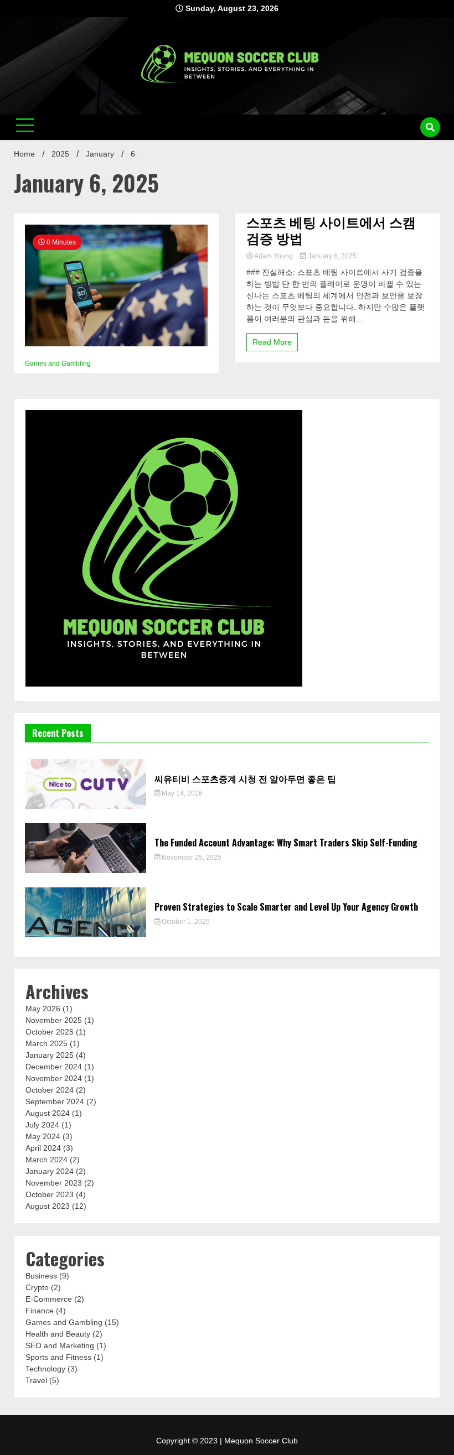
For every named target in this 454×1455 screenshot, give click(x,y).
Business (41, 1275)
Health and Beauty (57, 1333)
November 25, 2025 (190, 857)
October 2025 (49, 1031)
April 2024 (43, 1148)
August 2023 (47, 1206)
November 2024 (53, 1078)
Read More (272, 341)
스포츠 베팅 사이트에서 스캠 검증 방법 (331, 230)
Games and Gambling (58, 363)
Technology (45, 1368)
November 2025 (53, 1020)
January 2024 (49, 1171)
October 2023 (49, 1194)
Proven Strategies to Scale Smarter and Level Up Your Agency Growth (286, 906)
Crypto (37, 1287)
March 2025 (46, 1043)
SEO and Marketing (59, 1345)
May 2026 (42, 1008)
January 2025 (49, 1055)
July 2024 (42, 1124)
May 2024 (42, 1136)
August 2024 (47, 1113)
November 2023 (53, 1182)
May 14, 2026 (181, 793)
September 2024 (54, 1101)
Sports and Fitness (58, 1357)
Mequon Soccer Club (261, 1440)
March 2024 (46, 1159)
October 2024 (49, 1089)
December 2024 (53, 1066)
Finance (39, 1310)
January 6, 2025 (331, 256)
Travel (36, 1380)
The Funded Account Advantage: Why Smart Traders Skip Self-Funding (285, 842)
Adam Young (274, 256)
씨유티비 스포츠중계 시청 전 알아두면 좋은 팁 (245, 778)
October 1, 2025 (185, 922)
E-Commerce (48, 1299)
